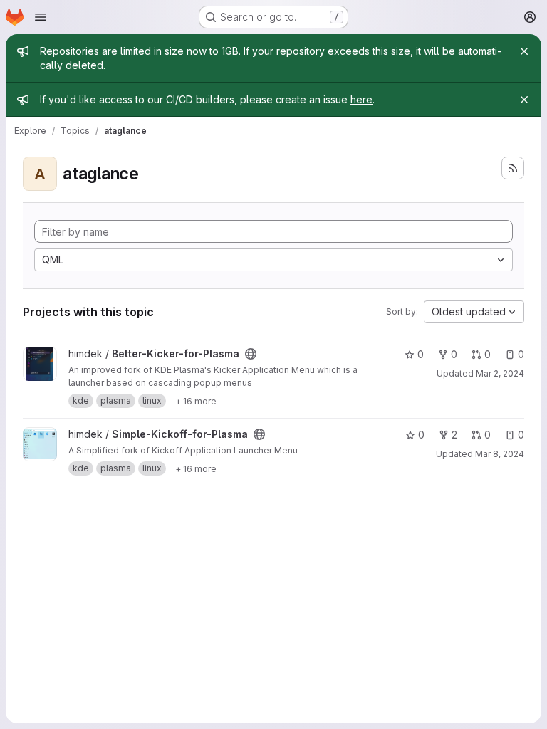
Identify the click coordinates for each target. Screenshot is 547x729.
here (361, 99)
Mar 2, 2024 (500, 373)
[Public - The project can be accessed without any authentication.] (250, 354)
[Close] (524, 51)
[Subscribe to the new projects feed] (512, 168)
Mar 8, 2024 (499, 454)
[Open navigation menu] (40, 17)
